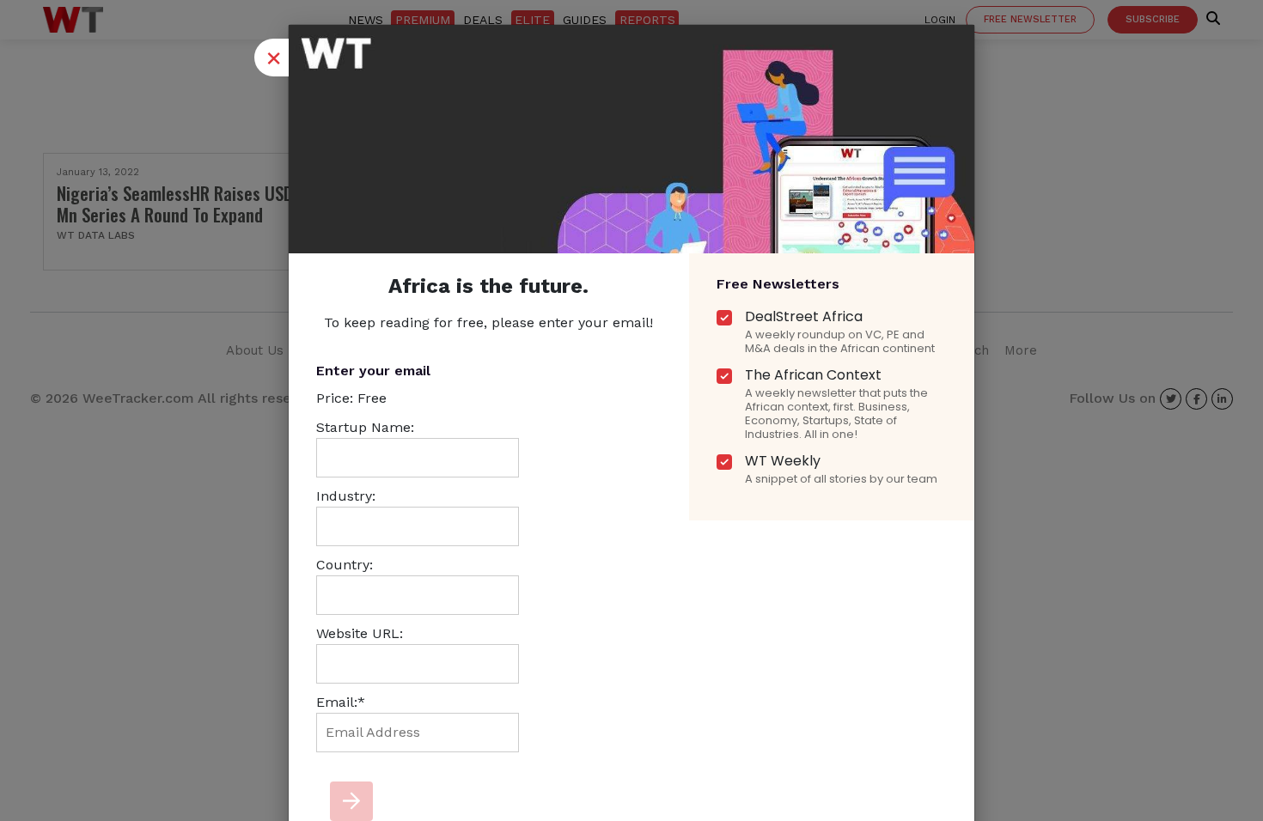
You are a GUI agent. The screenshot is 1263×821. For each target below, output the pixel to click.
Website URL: (359, 633)
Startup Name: (365, 427)
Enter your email (373, 370)
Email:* (340, 702)
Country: (344, 564)
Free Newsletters (778, 284)
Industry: (345, 496)
